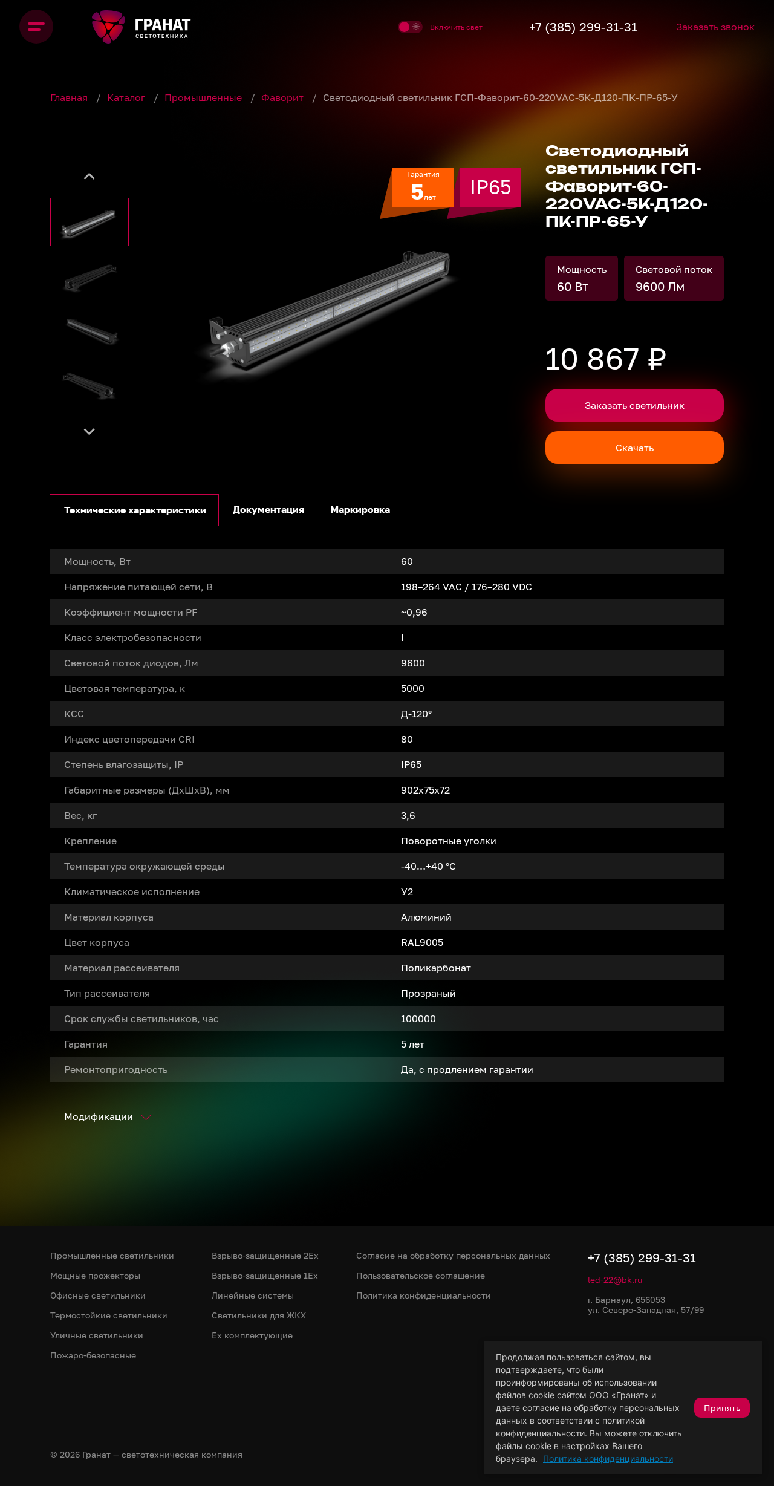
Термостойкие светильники (108, 1315)
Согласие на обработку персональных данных (453, 1255)
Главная (70, 97)
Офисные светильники (98, 1295)
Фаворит (283, 97)
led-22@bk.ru (615, 1279)
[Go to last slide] (89, 176)
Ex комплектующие (252, 1335)
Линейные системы (253, 1295)
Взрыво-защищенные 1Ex (265, 1275)
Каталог (127, 97)
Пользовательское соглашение (420, 1275)
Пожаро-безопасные (93, 1355)
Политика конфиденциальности (608, 1458)
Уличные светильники (96, 1335)
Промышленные (204, 97)
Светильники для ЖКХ (259, 1315)
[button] (89, 222)
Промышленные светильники (112, 1255)
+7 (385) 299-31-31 (583, 26)
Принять (722, 1408)
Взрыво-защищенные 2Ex (265, 1255)
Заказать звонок (715, 27)
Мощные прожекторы (95, 1275)
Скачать (635, 448)
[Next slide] (89, 430)
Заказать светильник (635, 405)
